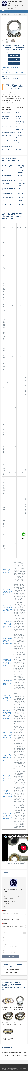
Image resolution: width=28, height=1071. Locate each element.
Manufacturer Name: (8, 132)
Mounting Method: (7, 127)
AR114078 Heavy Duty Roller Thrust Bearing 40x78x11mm (7, 816)
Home (2, 14)
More (13, 977)
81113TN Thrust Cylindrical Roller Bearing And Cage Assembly (7, 662)
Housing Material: (7, 150)
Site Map (16, 1066)
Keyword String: (7, 204)
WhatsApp (14, 59)
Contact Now (14, 55)
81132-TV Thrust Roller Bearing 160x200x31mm (7, 572)
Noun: (4, 201)
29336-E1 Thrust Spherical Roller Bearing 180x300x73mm (7, 757)
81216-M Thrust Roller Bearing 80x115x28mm (7, 592)
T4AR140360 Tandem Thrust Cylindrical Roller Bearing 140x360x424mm (7, 642)
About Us (4, 1066)
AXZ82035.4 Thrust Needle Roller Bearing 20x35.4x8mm (7, 682)
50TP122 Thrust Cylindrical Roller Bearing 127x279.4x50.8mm (7, 699)
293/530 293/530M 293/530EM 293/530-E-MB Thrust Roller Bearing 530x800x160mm (7, 715)
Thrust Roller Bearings (16, 14)
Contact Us (10, 1066)
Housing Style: (6, 135)
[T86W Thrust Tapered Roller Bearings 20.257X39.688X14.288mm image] (14, 29)
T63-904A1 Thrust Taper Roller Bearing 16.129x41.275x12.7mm (7, 609)
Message (5, 941)
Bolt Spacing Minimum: (6, 117)
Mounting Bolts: (7, 146)
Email (4, 910)
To (4, 917)
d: (3, 122)
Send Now (10, 956)
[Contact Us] (24, 535)
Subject (5, 923)
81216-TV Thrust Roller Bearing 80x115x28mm (7, 778)
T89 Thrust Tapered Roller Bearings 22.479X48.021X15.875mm (7, 625)
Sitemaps (21, 1066)
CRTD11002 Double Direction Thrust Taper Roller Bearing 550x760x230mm (7, 794)
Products (7, 14)
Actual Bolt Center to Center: (8, 142)
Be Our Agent (14, 63)
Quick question (7, 930)
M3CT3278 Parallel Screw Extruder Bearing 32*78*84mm (7, 735)
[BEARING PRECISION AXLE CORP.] (4, 3)
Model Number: (7, 113)
